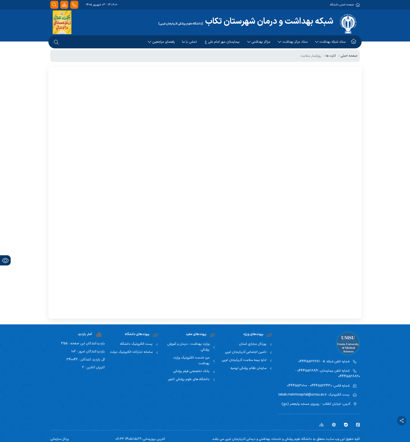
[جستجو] (54, 5)
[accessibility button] (5, 260)
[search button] (56, 42)
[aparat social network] (332, 424)
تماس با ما (189, 41)
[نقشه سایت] (64, 5)
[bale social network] (344, 424)
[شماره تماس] (74, 5)
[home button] (353, 42)
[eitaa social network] (356, 424)
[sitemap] (320, 424)
